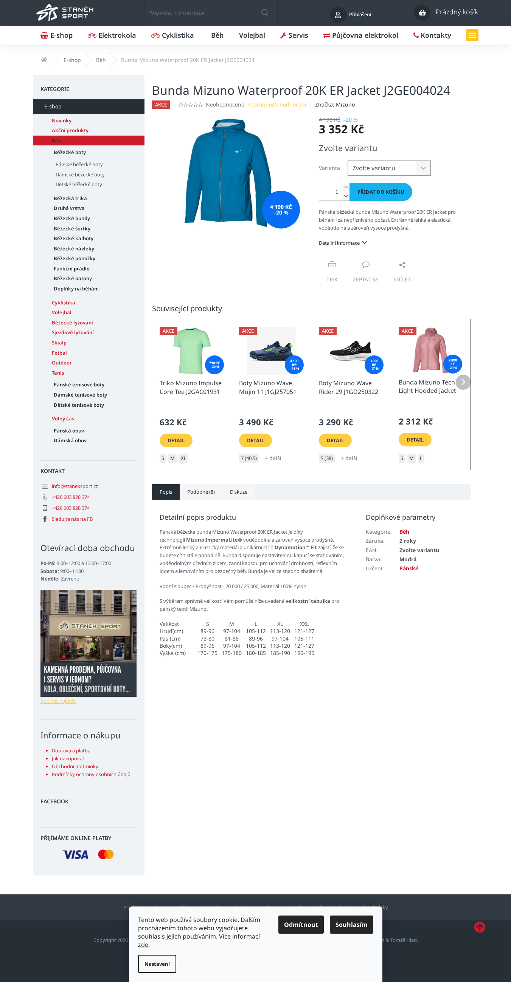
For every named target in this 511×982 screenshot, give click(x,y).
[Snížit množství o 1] (345, 196)
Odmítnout (301, 924)
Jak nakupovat (68, 758)
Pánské (408, 568)
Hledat (265, 13)
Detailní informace (339, 242)
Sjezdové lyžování (73, 332)
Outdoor (62, 362)
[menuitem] (56, 35)
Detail (176, 440)
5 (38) (327, 458)
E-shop (53, 106)
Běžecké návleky (74, 248)
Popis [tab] (166, 491)
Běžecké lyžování (72, 322)
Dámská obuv (70, 440)
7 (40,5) (249, 458)
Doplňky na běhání (76, 288)
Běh (56, 140)
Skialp (59, 342)
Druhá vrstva (69, 208)
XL (183, 458)
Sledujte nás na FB (72, 519)
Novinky (61, 120)
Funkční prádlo (72, 268)
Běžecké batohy (73, 278)
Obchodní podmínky (75, 766)
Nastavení (157, 963)
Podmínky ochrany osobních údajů (91, 774)
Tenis (58, 372)
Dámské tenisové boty (80, 394)
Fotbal (59, 352)
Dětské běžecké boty (79, 184)
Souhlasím (351, 924)
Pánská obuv (69, 430)
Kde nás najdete (58, 700)
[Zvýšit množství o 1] (345, 187)
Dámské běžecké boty (80, 174)
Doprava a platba (71, 750)
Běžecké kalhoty (73, 238)
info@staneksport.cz (75, 486)
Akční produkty (70, 130)
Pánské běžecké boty (79, 164)
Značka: (335, 104)
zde (143, 944)
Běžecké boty (70, 152)
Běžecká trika (70, 198)
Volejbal (61, 312)
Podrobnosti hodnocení (276, 104)
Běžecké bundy (72, 218)
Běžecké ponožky (74, 258)
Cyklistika (63, 302)
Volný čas (63, 418)
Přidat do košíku (380, 191)
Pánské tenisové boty (79, 384)
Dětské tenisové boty (79, 404)
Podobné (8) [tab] (201, 491)
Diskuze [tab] (238, 491)
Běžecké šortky (72, 228)
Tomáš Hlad (403, 940)
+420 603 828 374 (71, 497)
